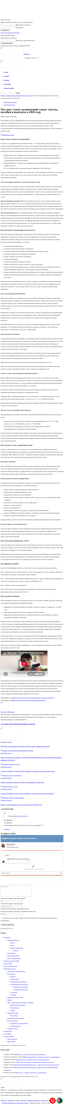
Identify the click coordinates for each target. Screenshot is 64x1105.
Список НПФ (7, 1033)
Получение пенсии (12, 1020)
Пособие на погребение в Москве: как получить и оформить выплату (25, 746)
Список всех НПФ (9, 88)
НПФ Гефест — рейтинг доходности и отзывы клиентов (30, 1054)
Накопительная (15, 979)
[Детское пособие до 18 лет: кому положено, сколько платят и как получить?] (10, 764)
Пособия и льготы (25, 95)
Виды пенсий (10, 974)
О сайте (6, 72)
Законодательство (12, 1039)
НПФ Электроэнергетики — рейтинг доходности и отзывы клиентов (41, 1057)
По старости (14, 1015)
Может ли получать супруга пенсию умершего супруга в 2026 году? (34, 698)
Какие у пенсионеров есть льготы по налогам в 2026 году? (21, 805)
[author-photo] (5, 709)
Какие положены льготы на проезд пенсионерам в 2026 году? (22, 782)
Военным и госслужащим (21, 987)
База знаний (7, 84)
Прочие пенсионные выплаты (19, 981)
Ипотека (16, 950)
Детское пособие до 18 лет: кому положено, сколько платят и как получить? (28, 771)
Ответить (7, 829)
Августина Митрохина (7, 712)
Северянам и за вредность (21, 989)
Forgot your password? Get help (10, 33)
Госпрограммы (11, 953)
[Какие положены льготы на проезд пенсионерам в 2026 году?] (11, 775)
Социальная (14, 992)
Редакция (6, 76)
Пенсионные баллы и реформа (15, 1018)
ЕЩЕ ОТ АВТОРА (29, 724)
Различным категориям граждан (19, 984)
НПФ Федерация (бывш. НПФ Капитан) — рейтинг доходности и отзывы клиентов (37, 1064)
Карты (12, 945)
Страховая (13, 994)
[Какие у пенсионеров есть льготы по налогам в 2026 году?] (12, 798)
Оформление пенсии (12, 1013)
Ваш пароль (19, 27)
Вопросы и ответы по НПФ (11, 961)
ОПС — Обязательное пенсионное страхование (20, 1002)
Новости (9, 1000)
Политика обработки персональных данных (15, 1103)
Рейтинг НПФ (8, 1031)
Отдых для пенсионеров (13, 958)
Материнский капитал (13, 955)
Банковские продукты (13, 940)
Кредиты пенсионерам (17, 948)
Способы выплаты (16, 1026)
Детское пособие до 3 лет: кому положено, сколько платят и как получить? (27, 793)
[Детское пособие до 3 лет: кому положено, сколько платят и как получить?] (9, 786)
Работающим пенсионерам (18, 1005)
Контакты (6, 80)
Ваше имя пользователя (23, 25)
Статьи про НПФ (8, 1036)
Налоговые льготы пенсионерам (19, 1023)
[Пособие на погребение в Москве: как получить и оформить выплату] (10, 739)
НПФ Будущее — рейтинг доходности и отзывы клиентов (30, 1072)
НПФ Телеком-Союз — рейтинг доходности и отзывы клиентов (32, 1059)
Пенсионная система (13, 95)
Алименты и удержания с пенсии (16, 971)
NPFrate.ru (4, 95)
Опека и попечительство (10, 966)
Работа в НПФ (11, 1041)
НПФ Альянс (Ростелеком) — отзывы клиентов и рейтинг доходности (35, 1062)
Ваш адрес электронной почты (25, 40)
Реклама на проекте (34, 1100)
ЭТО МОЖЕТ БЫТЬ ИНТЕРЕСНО (12, 724)
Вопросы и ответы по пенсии (15, 997)
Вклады (13, 942)
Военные (13, 976)
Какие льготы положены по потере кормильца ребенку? (29, 700)
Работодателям (15, 1007)
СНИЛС (13, 1010)
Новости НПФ (8, 963)
